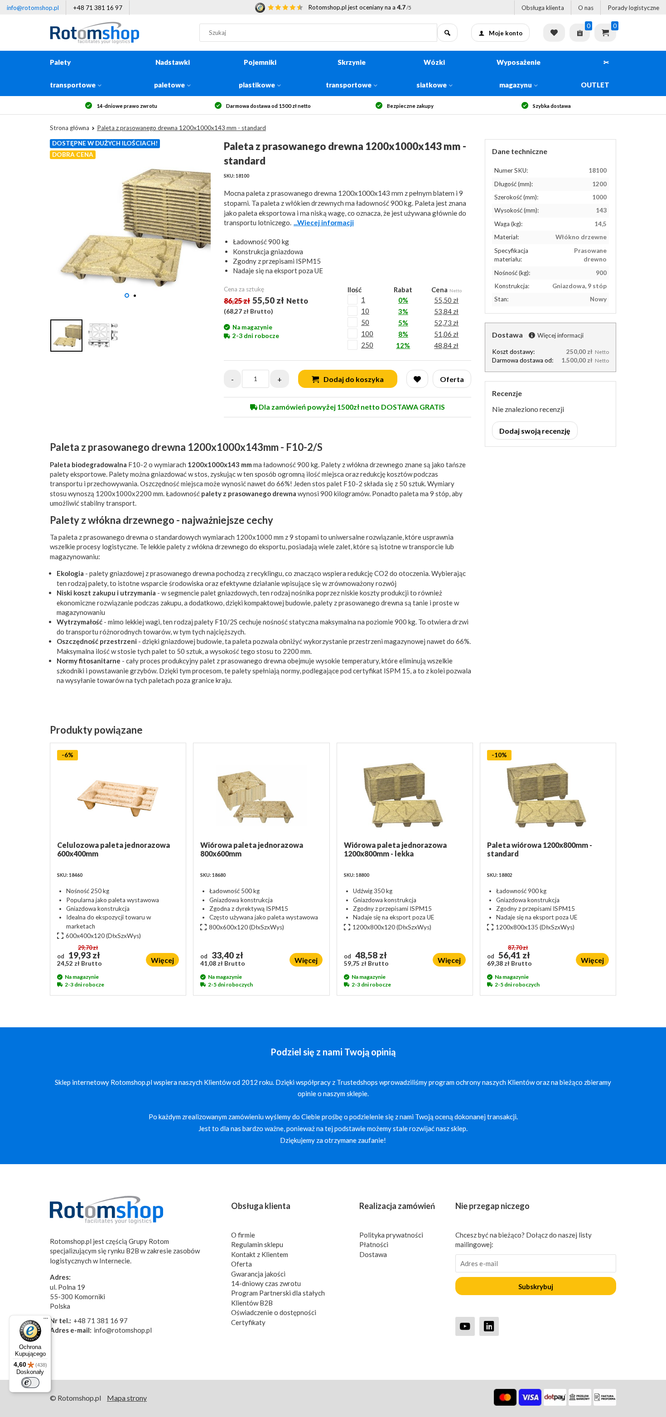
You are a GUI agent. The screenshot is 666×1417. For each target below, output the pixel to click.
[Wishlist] (417, 379)
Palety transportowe (73, 73)
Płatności (373, 1244)
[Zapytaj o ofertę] (579, 33)
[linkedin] (489, 1326)
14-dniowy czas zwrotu (266, 1283)
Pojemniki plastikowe (257, 73)
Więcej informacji (560, 335)
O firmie (243, 1235)
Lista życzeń (554, 33)
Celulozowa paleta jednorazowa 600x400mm (113, 849)
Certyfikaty (248, 1322)
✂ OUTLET (595, 73)
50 (365, 322)
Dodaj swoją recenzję (534, 430)
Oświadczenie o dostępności (273, 1312)
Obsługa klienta (542, 7)
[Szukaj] (447, 33)
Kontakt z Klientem (259, 1254)
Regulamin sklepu (257, 1244)
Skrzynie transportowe (349, 73)
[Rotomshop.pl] (118, 32)
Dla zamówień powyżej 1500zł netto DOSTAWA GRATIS (351, 406)
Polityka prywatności (391, 1235)
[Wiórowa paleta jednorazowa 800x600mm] (261, 795)
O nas (586, 7)
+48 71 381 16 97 (97, 7)
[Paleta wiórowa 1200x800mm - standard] (548, 795)
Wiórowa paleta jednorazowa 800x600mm (251, 849)
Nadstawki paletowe (172, 73)
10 (365, 311)
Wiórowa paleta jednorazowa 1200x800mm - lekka (395, 849)
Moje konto (505, 33)
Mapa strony (127, 1397)
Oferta (241, 1264)
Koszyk (605, 33)
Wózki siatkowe (431, 73)
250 (367, 345)
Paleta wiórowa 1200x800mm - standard (539, 849)
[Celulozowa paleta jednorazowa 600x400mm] (118, 795)
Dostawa (373, 1254)
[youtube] (465, 1326)
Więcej (162, 960)
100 (367, 333)
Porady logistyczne (633, 7)
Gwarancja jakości (258, 1274)
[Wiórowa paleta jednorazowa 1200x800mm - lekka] (405, 795)
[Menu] (45, 1320)
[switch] (30, 1382)
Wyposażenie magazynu (519, 73)
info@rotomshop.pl (33, 7)
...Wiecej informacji (324, 222)
